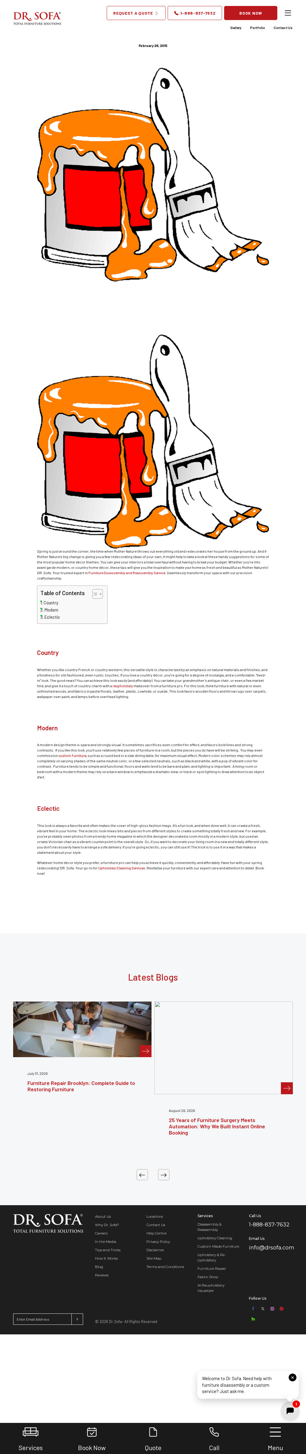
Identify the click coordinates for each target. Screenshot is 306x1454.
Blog (99, 1266)
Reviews (101, 1275)
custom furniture (72, 755)
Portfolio (257, 27)
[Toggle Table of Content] (94, 594)
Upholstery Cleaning (215, 1238)
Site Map (153, 1258)
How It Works (106, 1258)
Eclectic (52, 617)
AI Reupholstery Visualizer (211, 1288)
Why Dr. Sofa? (107, 1225)
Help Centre (156, 1233)
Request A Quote (133, 13)
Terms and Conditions (165, 1266)
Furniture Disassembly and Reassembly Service (126, 573)
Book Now (250, 13)
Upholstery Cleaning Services (121, 868)
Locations (154, 1216)
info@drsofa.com (271, 1247)
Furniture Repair (212, 1268)
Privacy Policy (158, 1241)
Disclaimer (155, 1250)
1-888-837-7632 (197, 13)
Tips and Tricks (107, 1250)
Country (51, 602)
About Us (103, 1216)
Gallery (235, 27)
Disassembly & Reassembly (209, 1227)
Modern (51, 609)
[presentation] (142, 1174)
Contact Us (283, 27)
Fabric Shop (208, 1277)
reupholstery (123, 686)
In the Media (105, 1241)
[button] (248, 1385)
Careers (101, 1233)
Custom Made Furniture (218, 1246)
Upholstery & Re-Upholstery (212, 1257)
